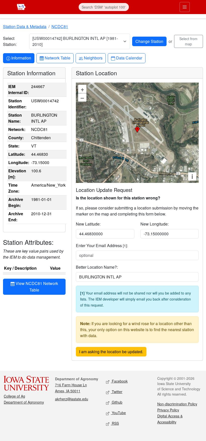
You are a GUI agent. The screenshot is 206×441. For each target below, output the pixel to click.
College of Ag (14, 396)
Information (21, 58)
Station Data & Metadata (24, 26)
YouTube (118, 412)
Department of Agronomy (24, 402)
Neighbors (93, 58)
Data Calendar (129, 58)
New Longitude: (154, 224)
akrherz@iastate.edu (71, 398)
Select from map (188, 41)
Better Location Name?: (97, 267)
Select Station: (10, 41)
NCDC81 (60, 26)
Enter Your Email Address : (102, 245)
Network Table (57, 58)
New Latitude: (88, 224)
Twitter (116, 391)
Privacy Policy (168, 409)
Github (116, 402)
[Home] (21, 6)
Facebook (119, 381)
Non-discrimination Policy (177, 403)
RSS (115, 423)
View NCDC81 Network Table (36, 286)
